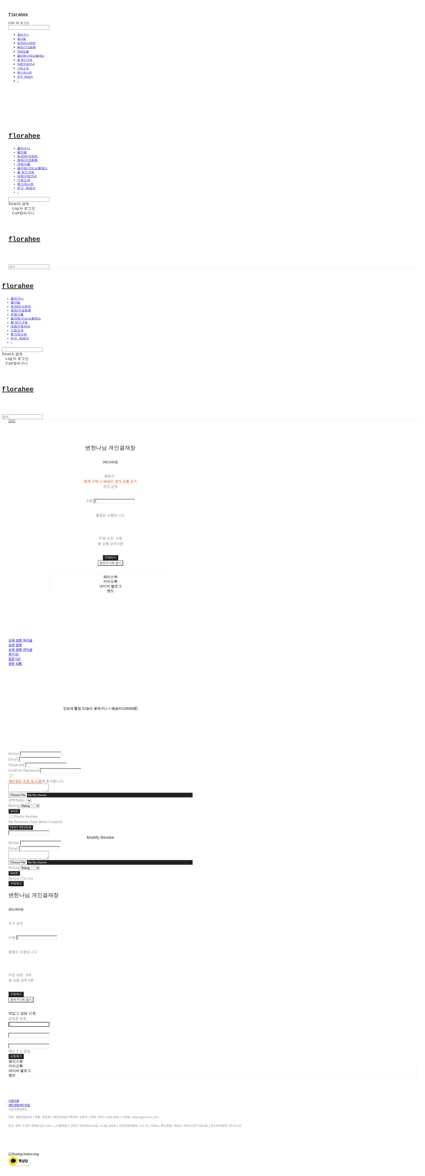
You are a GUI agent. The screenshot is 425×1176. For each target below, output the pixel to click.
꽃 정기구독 (24, 60)
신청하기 (16, 1056)
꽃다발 (21, 39)
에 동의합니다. (36, 781)
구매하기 (16, 883)
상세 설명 (15, 645)
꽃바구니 (23, 35)
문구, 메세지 (25, 77)
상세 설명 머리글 (20, 640)
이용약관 (13, 1101)
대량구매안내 (26, 64)
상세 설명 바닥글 (20, 649)
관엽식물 (23, 51)
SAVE (14, 811)
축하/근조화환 (26, 47)
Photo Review (26, 816)
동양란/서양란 (26, 43)
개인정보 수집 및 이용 (25, 781)
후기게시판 (24, 72)
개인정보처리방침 (19, 1105)
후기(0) (13, 654)
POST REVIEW (20, 827)
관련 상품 (15, 663)
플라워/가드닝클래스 (30, 56)
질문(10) (14, 658)
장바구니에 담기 (21, 999)
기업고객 (23, 68)
